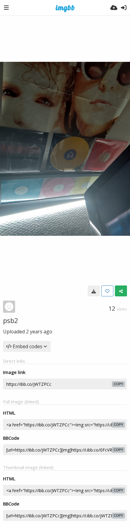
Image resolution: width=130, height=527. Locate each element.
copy (118, 384)
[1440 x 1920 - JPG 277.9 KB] (94, 290)
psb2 (10, 320)
